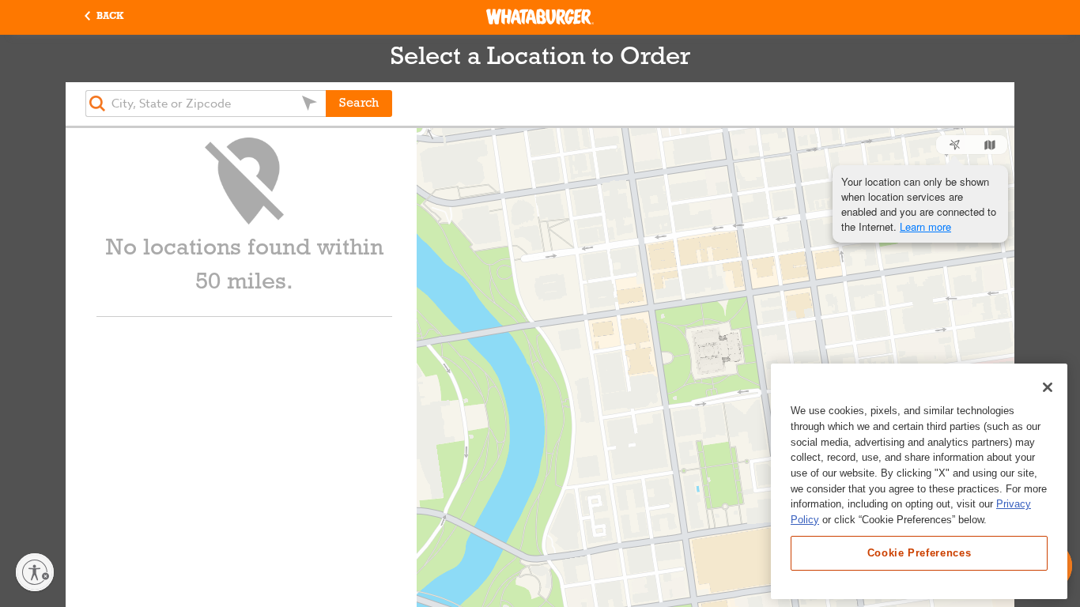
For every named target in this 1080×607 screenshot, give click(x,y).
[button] (104, 17)
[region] (919, 481)
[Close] (1047, 387)
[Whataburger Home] (540, 17)
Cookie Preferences (919, 553)
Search (359, 103)
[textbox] (205, 103)
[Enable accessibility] (35, 572)
